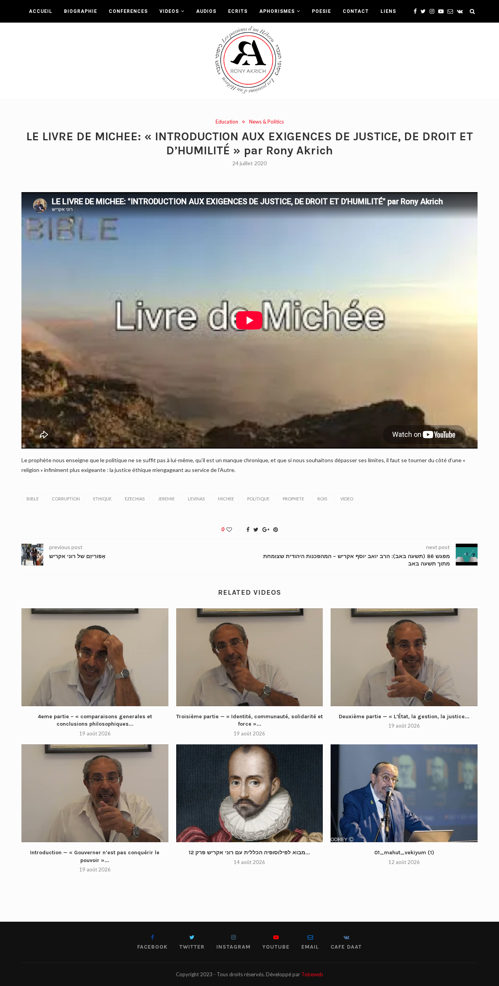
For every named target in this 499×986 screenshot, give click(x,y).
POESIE (321, 11)
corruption (66, 498)
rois (322, 498)
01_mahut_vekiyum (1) (404, 852)
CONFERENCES (128, 11)
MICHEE (226, 498)
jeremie (166, 498)
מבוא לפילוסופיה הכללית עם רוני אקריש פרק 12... (249, 852)
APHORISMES (277, 11)
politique (258, 498)
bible (33, 498)
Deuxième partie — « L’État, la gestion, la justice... (404, 716)
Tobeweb (312, 974)
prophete (293, 498)
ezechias (135, 498)
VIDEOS (169, 11)
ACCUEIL (40, 11)
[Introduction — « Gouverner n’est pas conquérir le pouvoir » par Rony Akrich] (94, 793)
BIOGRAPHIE (80, 11)
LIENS (388, 11)
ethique (102, 498)
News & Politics (266, 122)
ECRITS (238, 11)
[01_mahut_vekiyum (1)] (404, 793)
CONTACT (356, 11)
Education (227, 122)
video (346, 498)
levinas (196, 498)
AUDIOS (206, 11)
